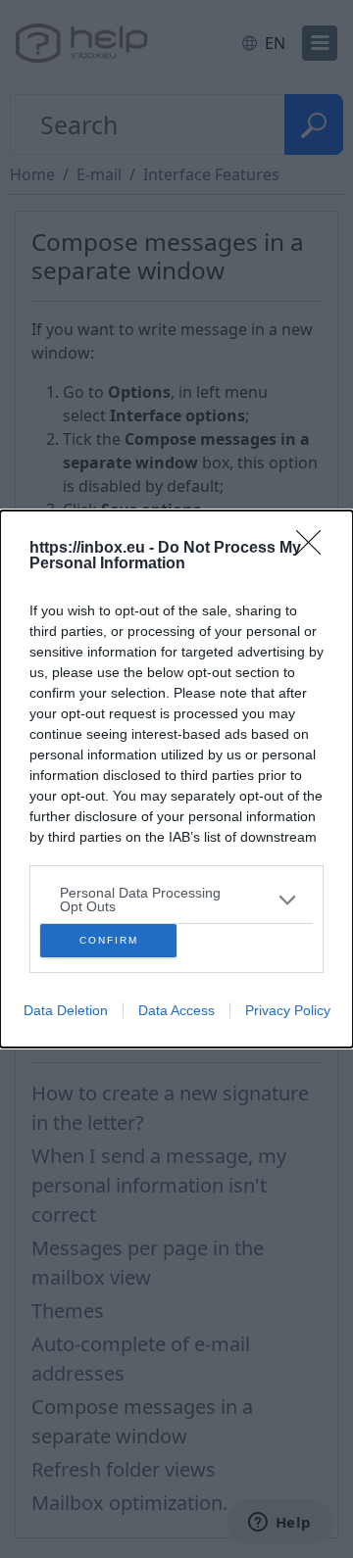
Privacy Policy (287, 1010)
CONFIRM (108, 940)
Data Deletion (66, 1010)
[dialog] (176, 779)
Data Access (176, 1010)
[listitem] (176, 899)
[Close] (314, 548)
